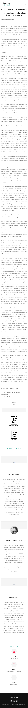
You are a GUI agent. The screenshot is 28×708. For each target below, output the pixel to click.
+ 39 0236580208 (5, 394)
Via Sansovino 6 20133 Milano (14, 671)
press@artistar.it (5, 396)
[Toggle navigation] (26, 4)
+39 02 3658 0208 (14, 658)
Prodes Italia (21, 704)
